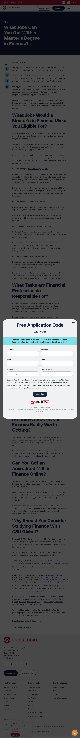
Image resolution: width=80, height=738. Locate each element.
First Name (11, 349)
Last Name (45, 349)
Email (9, 359)
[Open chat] (75, 733)
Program (10, 370)
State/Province (46, 370)
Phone (43, 359)
